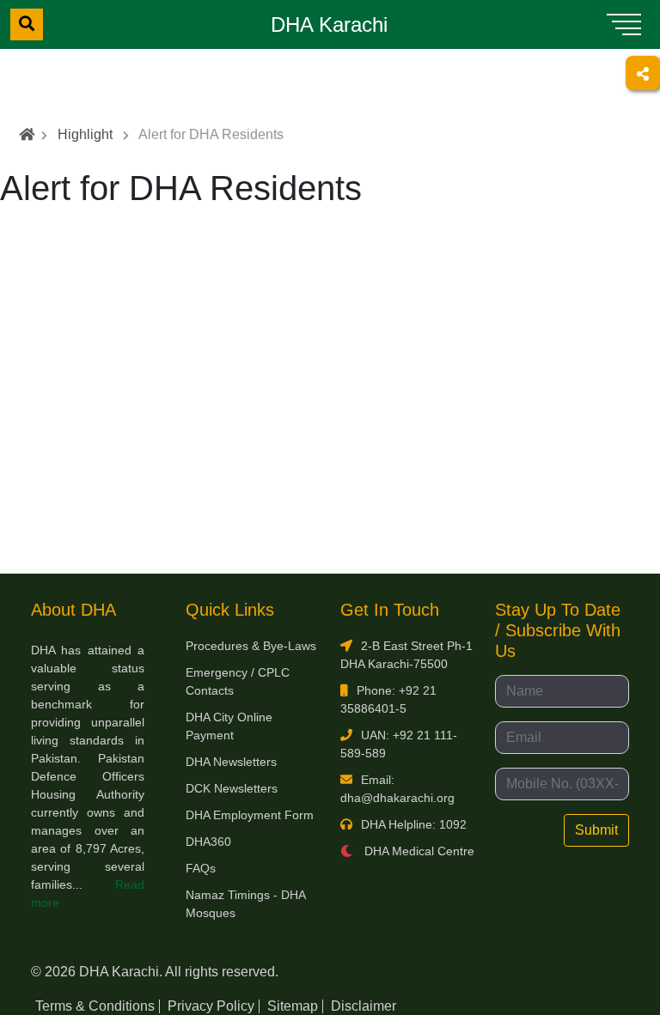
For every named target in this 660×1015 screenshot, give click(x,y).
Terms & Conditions (95, 1006)
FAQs (201, 868)
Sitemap (292, 1006)
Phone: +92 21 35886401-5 (388, 699)
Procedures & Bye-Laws (251, 646)
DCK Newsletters (232, 788)
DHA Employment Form (250, 815)
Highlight (85, 134)
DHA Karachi (329, 24)
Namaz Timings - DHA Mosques (245, 904)
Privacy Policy (211, 1006)
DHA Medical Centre (417, 851)
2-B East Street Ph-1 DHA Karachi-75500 (406, 655)
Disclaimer (363, 1006)
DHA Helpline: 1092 (414, 824)
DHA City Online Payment (229, 726)
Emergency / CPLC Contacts (238, 681)
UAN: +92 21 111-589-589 (398, 744)
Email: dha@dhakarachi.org (397, 789)
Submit (596, 830)
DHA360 (208, 841)
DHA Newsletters (231, 762)
